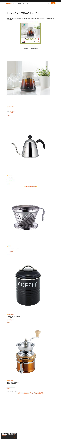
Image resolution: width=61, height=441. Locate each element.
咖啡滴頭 (9, 245)
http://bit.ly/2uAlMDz (32, 20)
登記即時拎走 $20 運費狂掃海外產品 (30, 44)
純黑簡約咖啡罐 (10, 314)
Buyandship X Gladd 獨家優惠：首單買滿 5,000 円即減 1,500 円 (31, 21)
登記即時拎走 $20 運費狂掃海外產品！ (30, 186)
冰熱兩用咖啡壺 (10, 106)
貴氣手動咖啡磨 (10, 380)
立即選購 (8, 115)
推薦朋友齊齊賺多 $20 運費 (30, 45)
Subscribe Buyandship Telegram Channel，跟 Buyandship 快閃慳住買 (30, 392)
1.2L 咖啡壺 (10, 175)
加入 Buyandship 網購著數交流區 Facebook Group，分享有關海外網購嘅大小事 (30, 393)
